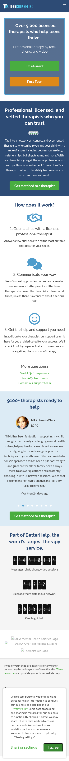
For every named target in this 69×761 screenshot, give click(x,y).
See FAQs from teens (34, 378)
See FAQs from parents (34, 373)
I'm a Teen (34, 81)
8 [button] (51, 506)
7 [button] (46, 506)
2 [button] (23, 506)
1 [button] (18, 506)
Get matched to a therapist (34, 186)
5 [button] (37, 506)
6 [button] (41, 506)
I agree (53, 747)
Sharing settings (24, 747)
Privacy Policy (19, 708)
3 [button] (28, 506)
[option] (34, 456)
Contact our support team (34, 383)
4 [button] (32, 506)
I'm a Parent (34, 66)
